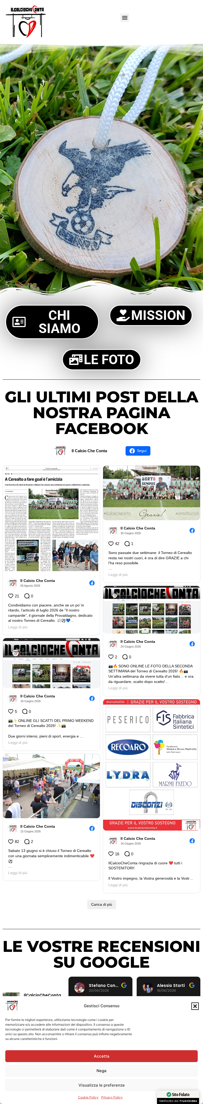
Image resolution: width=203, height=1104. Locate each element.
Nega (101, 1070)
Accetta (101, 1056)
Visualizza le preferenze (102, 1085)
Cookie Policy (88, 1097)
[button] (195, 1006)
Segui (141, 451)
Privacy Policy (112, 1097)
